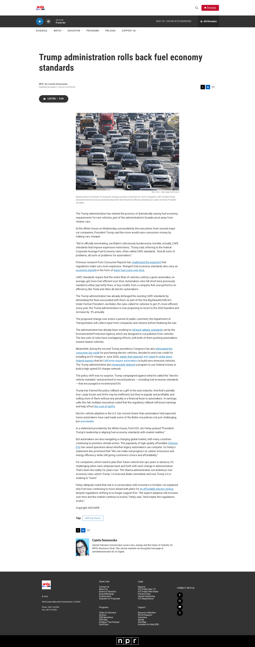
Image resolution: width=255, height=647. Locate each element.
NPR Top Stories (93, 518)
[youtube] (180, 607)
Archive (102, 615)
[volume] (48, 21)
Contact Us (104, 587)
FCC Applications (146, 599)
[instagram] (180, 601)
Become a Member (147, 613)
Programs (92, 31)
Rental (141, 620)
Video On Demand (107, 613)
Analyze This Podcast (109, 622)
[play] (39, 21)
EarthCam (104, 624)
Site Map (142, 622)
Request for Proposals (109, 599)
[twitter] (180, 613)
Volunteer (142, 617)
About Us (103, 589)
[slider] (53, 21)
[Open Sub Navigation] (49, 31)
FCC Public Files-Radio (148, 591)
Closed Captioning (146, 596)
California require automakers (120, 360)
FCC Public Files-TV (147, 589)
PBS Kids (110, 31)
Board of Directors (107, 591)
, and (134, 356)
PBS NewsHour (106, 617)
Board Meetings (106, 594)
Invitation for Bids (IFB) (148, 624)
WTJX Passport (145, 615)
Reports (141, 587)
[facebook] (180, 595)
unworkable (87, 421)
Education (74, 31)
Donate (211, 7)
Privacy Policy (144, 594)
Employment (105, 596)
